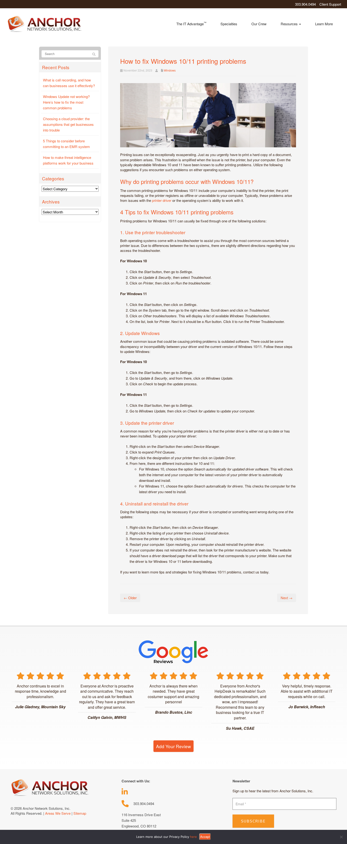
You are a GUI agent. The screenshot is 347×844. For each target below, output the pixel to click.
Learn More (324, 23)
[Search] (93, 54)
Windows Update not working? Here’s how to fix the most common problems (66, 102)
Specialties (228, 23)
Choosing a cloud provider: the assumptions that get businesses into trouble (68, 124)
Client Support (330, 4)
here (193, 837)
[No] (341, 837)
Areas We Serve (58, 813)
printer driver (161, 200)
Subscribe (253, 821)
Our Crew (259, 23)
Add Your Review (173, 746)
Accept (205, 836)
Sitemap (79, 813)
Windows (170, 70)
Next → (286, 597)
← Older (130, 597)
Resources (290, 23)
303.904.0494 (305, 4)
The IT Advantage (191, 23)
